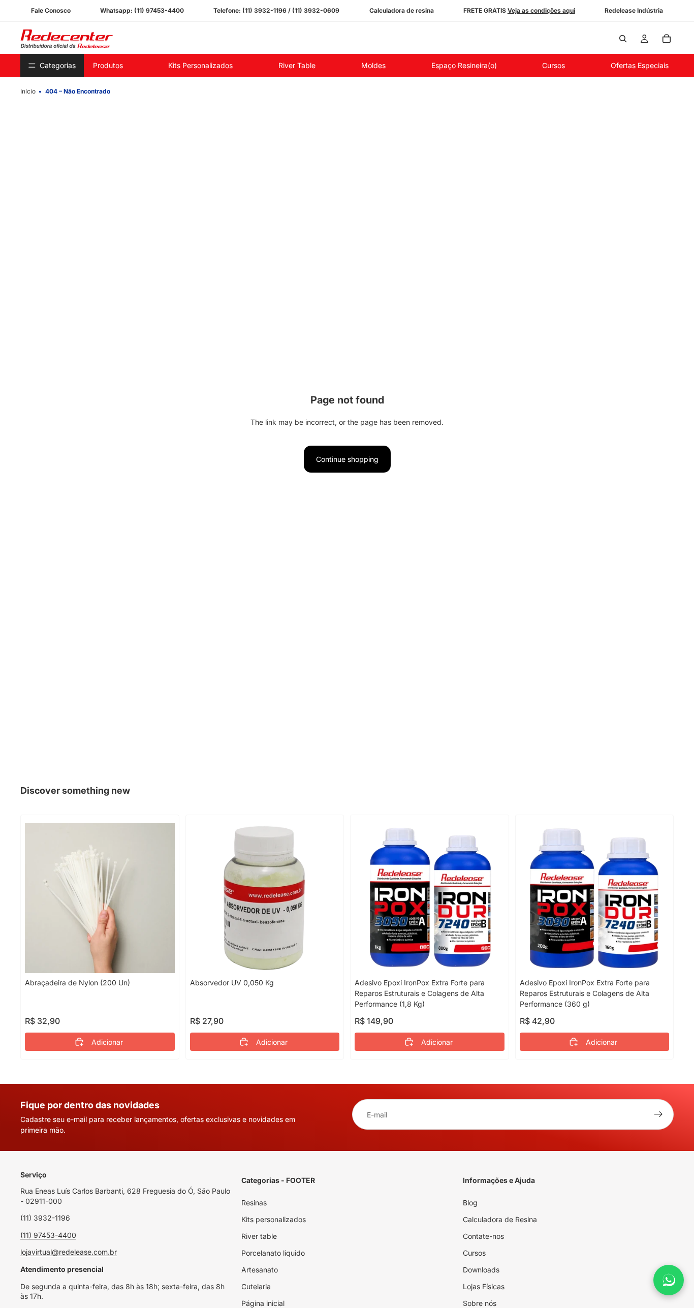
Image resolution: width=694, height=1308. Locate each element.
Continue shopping (347, 459)
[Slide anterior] (370, 898)
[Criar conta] (658, 1114)
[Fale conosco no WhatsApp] (668, 1280)
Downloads (481, 1269)
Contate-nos (483, 1236)
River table (259, 1236)
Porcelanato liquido (273, 1253)
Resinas (254, 1202)
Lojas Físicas (483, 1286)
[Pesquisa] (623, 38)
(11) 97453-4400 (48, 1235)
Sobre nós (479, 1303)
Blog (470, 1202)
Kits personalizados (273, 1219)
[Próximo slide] (489, 898)
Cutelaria (256, 1286)
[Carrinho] (666, 38)
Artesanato (259, 1269)
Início (28, 91)
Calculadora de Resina (500, 1219)
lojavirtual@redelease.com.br (68, 1252)
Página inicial (263, 1303)
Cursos (474, 1253)
